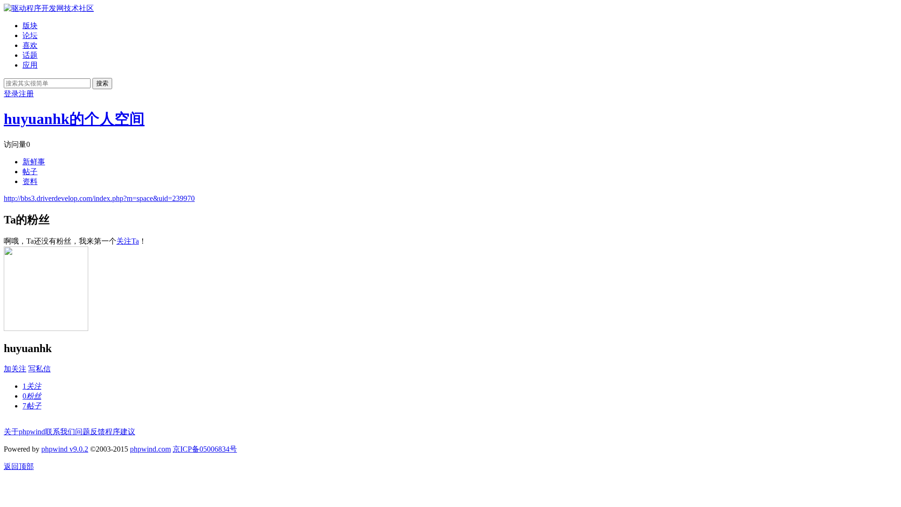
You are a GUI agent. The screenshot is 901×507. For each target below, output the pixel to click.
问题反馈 (90, 432)
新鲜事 (34, 162)
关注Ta (127, 241)
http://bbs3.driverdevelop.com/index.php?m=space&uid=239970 (99, 198)
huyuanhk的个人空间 (74, 118)
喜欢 (30, 45)
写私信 (39, 369)
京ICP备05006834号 (205, 449)
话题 (30, 55)
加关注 (15, 369)
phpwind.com (150, 449)
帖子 (30, 172)
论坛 (30, 35)
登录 (11, 94)
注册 (26, 94)
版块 (30, 26)
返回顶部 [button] (19, 466)
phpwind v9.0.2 (64, 449)
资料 (30, 181)
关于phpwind (24, 432)
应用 (30, 65)
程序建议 (120, 432)
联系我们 (60, 432)
